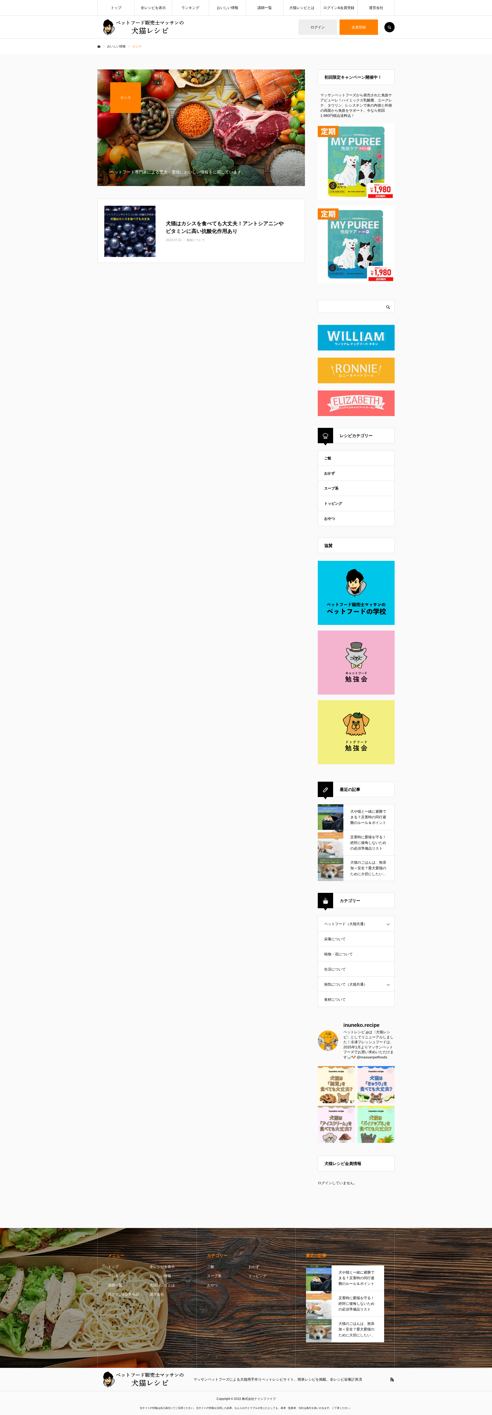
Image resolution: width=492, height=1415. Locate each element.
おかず (329, 473)
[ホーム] (98, 46)
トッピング (333, 503)
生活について (335, 969)
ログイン (318, 27)
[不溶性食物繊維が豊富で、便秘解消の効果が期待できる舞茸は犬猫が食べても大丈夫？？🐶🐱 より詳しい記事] (336, 1084)
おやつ (329, 519)
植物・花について (338, 954)
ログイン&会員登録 (338, 8)
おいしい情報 (227, 8)
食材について (335, 999)
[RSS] (392, 1379)
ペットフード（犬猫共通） (345, 924)
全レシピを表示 (153, 8)
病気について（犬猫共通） (345, 984)
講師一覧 (265, 8)
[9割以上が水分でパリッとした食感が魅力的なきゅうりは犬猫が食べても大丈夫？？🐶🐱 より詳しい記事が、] (376, 1084)
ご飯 (327, 458)
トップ (116, 8)
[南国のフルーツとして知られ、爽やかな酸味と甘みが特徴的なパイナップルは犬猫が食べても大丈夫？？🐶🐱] (376, 1124)
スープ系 (331, 488)
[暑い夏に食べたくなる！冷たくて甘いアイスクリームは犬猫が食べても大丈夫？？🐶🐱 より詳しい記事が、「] (336, 1124)
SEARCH (389, 27)
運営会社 (376, 8)
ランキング (190, 8)
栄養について (335, 939)
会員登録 (359, 27)
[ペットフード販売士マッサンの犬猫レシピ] (142, 27)
